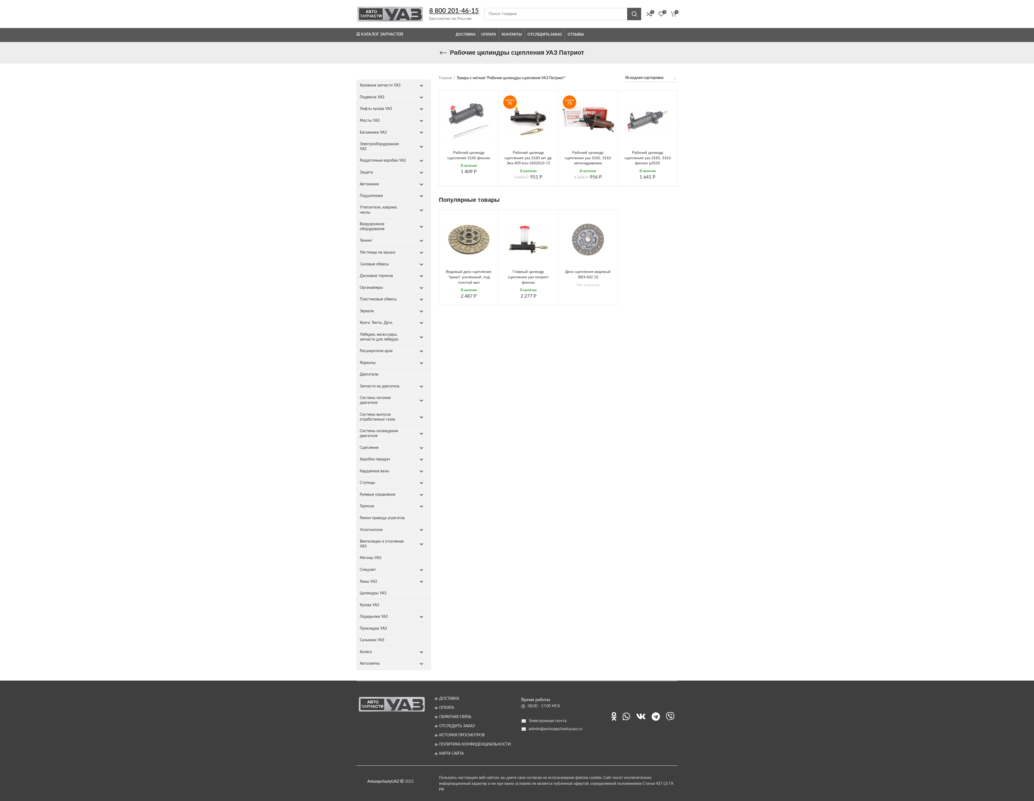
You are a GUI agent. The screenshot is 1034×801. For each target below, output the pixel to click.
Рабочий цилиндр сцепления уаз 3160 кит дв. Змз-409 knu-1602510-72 (528, 157)
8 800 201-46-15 (454, 11)
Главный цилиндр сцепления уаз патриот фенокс (528, 276)
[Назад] (443, 52)
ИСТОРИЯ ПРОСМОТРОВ (462, 735)
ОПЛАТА (446, 708)
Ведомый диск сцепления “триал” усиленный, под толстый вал (468, 276)
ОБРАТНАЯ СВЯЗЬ (455, 717)
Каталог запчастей (382, 34)
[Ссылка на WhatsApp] (626, 716)
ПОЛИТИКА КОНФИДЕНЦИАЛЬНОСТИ (475, 744)
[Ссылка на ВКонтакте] (641, 716)
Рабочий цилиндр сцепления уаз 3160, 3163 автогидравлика (588, 157)
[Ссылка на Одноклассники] (614, 716)
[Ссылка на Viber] (670, 716)
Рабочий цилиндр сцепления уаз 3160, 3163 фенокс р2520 (647, 157)
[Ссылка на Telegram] (656, 716)
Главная (445, 78)
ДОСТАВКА (449, 699)
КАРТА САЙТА (451, 753)
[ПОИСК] (634, 14)
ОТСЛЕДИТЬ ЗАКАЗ (457, 726)
